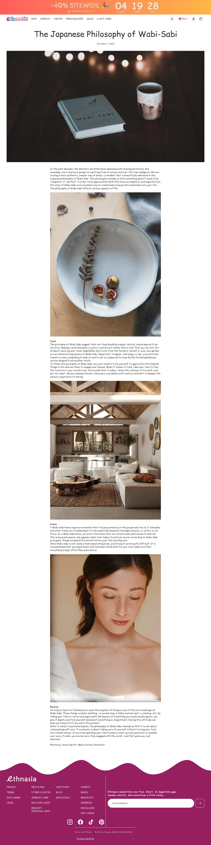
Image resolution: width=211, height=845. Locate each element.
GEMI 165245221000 (122, 832)
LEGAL (10, 802)
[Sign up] (200, 803)
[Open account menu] (193, 18)
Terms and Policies (83, 832)
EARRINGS (86, 802)
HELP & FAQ (37, 787)
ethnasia (107, 832)
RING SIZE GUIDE (40, 802)
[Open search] (172, 18)
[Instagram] (70, 822)
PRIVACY (11, 787)
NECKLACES (87, 808)
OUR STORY (62, 787)
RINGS (84, 792)
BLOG (59, 792)
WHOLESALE (63, 797)
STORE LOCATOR (40, 792)
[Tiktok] (91, 822)
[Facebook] (80, 822)
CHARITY (86, 787)
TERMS (10, 792)
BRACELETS (87, 797)
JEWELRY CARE (39, 797)
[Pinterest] (101, 822)
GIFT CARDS (87, 813)
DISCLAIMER (13, 797)
